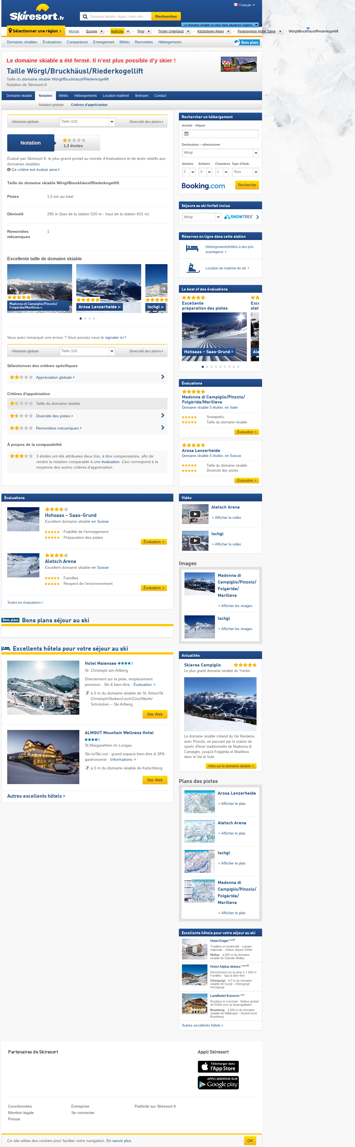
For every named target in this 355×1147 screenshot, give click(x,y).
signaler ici (114, 337)
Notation (45, 96)
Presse (14, 1119)
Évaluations (52, 42)
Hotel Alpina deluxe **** (229, 967)
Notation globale (51, 105)
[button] (203, 186)
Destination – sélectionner (201, 144)
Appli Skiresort (213, 1052)
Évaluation (153, 542)
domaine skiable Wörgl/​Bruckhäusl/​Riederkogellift (65, 79)
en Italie (231, 407)
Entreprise (80, 1106)
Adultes (187, 163)
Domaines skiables (22, 42)
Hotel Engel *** (222, 941)
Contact (160, 96)
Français (245, 5)
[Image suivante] (255, 333)
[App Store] (218, 1073)
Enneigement (103, 42)
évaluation (111, 461)
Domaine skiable (19, 96)
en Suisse (100, 521)
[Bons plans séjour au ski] (246, 42)
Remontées (144, 42)
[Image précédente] (186, 333)
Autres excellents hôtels (34, 796)
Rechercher (247, 185)
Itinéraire (141, 96)
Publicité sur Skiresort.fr (155, 1106)
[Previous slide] (11, 288)
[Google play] (218, 1088)
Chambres (222, 163)
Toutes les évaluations (24, 603)
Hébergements (170, 42)
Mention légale (21, 1112)
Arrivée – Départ (193, 125)
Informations (121, 759)
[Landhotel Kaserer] (194, 1004)
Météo (125, 42)
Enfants (204, 163)
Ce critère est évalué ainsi (34, 169)
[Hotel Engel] (194, 949)
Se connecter (83, 1112)
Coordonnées (20, 1106)
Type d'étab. (241, 163)
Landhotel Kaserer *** (227, 996)
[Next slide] (163, 288)
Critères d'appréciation (89, 105)
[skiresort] (38, 13)
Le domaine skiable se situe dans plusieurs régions (218, 25)
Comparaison (77, 42)
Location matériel (116, 96)
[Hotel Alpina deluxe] (194, 974)
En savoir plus (118, 1140)
